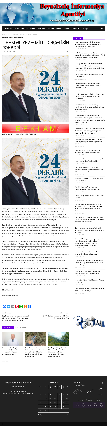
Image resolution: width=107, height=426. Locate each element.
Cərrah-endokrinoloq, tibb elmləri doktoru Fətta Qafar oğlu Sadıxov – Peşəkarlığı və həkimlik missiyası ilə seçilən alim (88, 44)
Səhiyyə (51, 29)
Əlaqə (85, 29)
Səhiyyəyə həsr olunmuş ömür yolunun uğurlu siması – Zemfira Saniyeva (89, 290)
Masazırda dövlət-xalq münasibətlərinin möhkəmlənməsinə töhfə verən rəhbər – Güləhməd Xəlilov (88, 85)
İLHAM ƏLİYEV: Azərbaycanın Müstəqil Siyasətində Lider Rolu (56, 317)
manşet (16, 37)
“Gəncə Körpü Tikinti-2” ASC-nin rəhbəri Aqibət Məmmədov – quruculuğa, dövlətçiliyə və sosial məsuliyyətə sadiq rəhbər (90, 131)
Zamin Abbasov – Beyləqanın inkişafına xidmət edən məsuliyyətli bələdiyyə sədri (88, 151)
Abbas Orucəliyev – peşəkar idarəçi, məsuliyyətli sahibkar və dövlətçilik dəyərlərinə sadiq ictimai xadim (89, 107)
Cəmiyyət (8, 34)
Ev (3, 34)
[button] (102, 29)
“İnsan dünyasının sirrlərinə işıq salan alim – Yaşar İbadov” (89, 76)
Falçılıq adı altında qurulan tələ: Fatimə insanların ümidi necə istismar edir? (87, 253)
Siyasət (24, 29)
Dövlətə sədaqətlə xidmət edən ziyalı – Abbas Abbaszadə (89, 197)
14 (63, 399)
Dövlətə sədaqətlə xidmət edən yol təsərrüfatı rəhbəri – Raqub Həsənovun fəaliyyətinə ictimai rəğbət (89, 96)
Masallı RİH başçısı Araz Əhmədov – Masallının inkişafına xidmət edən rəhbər (88, 188)
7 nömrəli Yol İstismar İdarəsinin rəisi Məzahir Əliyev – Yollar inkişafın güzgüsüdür (89, 160)
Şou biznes (76, 29)
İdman (66, 29)
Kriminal (41, 29)
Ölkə (17, 29)
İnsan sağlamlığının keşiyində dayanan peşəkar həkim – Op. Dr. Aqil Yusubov (87, 272)
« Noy (40, 414)
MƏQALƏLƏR (8, 327)
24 (45, 407)
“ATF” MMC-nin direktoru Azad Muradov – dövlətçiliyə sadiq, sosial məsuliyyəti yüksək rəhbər (88, 142)
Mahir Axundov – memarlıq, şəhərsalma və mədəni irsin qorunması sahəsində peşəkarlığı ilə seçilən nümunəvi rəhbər (89, 219)
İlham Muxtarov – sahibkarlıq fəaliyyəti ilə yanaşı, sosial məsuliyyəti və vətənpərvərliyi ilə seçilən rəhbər (89, 230)
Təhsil (59, 29)
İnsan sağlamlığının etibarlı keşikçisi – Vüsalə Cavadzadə (89, 281)
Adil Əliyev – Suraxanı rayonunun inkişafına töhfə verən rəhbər (89, 179)
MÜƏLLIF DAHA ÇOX (21, 327)
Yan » (67, 414)
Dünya (32, 29)
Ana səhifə (8, 29)
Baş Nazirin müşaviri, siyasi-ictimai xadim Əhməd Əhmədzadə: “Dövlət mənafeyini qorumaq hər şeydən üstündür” (16, 318)
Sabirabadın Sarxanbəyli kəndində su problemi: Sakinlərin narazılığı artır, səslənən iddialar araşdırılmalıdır (89, 170)
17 (45, 403)
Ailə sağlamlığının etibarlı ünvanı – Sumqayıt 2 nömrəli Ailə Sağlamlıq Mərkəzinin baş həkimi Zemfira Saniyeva (90, 263)
